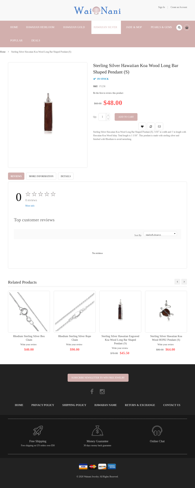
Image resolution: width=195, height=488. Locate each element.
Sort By (137, 235)
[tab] (16, 176)
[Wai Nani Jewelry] (97, 10)
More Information (41, 176)
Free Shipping (37, 441)
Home (3, 51)
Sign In (161, 7)
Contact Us (171, 405)
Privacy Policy (42, 405)
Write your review (28, 344)
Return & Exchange (140, 405)
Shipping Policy (74, 405)
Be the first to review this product (108, 93)
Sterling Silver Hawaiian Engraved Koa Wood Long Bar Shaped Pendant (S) (120, 340)
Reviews (16, 176)
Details (66, 176)
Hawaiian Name (105, 405)
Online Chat (157, 441)
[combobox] (179, 27)
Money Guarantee (97, 441)
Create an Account (179, 7)
